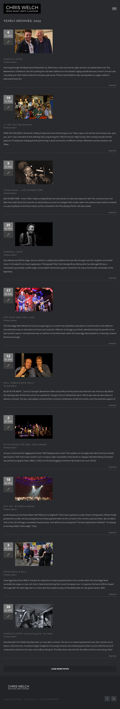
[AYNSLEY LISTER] (34, 41)
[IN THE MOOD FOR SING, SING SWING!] (34, 427)
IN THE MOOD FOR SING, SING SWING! (25, 444)
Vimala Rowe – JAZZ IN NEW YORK (23, 190)
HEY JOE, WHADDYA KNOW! (19, 506)
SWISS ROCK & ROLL (15, 572)
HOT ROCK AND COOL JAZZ (19, 317)
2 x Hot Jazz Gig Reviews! (18, 124)
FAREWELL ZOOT (13, 252)
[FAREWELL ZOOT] (34, 234)
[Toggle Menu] (114, 8)
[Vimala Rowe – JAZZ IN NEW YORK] (34, 172)
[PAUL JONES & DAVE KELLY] (34, 365)
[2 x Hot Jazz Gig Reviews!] (34, 107)
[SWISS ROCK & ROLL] (34, 554)
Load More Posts (60, 669)
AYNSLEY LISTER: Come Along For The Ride (28, 633)
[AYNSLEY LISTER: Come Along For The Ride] (34, 616)
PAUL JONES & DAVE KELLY (19, 383)
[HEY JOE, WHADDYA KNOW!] (34, 489)
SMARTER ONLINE (53, 699)
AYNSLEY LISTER (13, 59)
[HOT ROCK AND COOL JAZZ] (34, 299)
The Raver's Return (10, 62)
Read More (112, 85)
